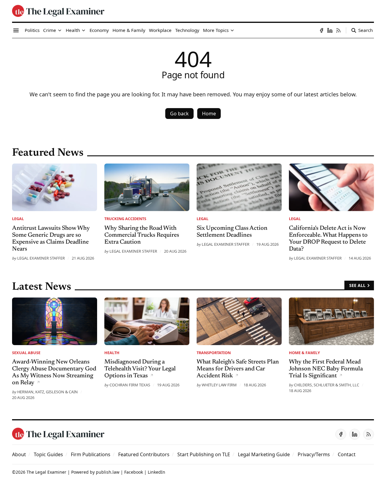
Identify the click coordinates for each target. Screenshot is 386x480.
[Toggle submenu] (59, 30)
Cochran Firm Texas (129, 385)
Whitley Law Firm (219, 385)
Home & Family (304, 352)
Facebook (133, 472)
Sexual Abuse (26, 352)
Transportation (214, 352)
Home (209, 113)
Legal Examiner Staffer (41, 258)
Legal (18, 218)
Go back (179, 113)
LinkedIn (156, 472)
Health (111, 352)
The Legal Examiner (46, 472)
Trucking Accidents (125, 218)
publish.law (107, 472)
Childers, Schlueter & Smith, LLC (326, 385)
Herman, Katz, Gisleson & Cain (47, 391)
